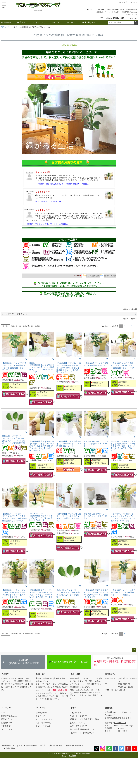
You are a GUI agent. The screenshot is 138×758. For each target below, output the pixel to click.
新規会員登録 (132, 9)
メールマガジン (114, 12)
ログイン (91, 9)
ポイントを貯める (43, 726)
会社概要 (109, 708)
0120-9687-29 (124, 684)
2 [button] (124, 326)
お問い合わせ (132, 14)
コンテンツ (6, 708)
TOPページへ (5, 27)
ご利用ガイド (101, 12)
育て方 (22, 22)
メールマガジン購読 (44, 719)
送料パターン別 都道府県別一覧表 (84, 719)
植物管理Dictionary (130, 12)
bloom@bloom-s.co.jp (123, 725)
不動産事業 (6, 726)
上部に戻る (10, 748)
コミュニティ (6, 729)
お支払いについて (77, 723)
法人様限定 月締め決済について (83, 729)
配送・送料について (78, 716)
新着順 (37, 326)
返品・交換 (75, 674)
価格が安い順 (16, 326)
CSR (3, 712)
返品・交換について (78, 726)
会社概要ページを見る (116, 9)
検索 (136, 22)
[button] (135, 326)
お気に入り (40, 22)
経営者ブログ (6, 719)
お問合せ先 (110, 674)
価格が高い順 (28, 326)
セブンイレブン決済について (82, 733)
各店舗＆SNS (6, 723)
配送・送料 (41, 674)
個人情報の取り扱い (74, 745)
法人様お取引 (90, 22)
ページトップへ (134, 650)
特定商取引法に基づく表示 (51, 745)
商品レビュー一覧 (43, 723)
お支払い (5, 674)
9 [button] (131, 326)
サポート (74, 708)
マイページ (101, 9)
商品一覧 (7, 22)
